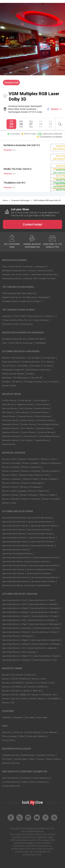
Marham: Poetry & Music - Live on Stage (21, 358)
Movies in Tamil (48, 459)
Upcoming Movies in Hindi (14, 600)
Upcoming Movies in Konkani (15, 644)
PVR (16, 316)
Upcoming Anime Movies (38, 573)
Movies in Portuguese (30, 487)
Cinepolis (48, 316)
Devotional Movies (39, 412)
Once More (35, 366)
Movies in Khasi (9, 475)
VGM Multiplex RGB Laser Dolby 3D (18, 293)
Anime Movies (22, 412)
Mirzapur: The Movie (11, 382)
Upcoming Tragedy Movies (38, 585)
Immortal (53, 382)
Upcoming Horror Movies (38, 530)
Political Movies (42, 416)
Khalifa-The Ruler (48, 278)
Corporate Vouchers (45, 755)
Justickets (7, 316)
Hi (44, 362)
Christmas (26, 778)
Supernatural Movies (11, 436)
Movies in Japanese (11, 479)
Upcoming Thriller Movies (40, 518)
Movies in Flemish (10, 483)
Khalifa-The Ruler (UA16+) (17, 169)
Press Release (50, 732)
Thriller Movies (9, 400)
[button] (5, 96)
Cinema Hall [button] (11, 82)
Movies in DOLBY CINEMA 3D (15, 695)
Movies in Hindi (9, 459)
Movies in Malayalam (29, 459)
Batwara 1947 (31, 278)
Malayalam (8, 150)
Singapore (18, 717)
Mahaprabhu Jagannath (13, 370)
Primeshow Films (10, 324)
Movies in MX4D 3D (37, 687)
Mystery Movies (42, 408)
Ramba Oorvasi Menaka (13, 374)
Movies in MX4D (28, 699)
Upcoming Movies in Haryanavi (16, 660)
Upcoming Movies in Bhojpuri (41, 620)
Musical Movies (9, 408)
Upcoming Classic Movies (43, 581)
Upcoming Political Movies (14, 565)
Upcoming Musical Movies (46, 557)
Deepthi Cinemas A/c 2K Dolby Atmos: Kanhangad (25, 297)
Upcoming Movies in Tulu (14, 648)
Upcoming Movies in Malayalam (45, 608)
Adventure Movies (10, 432)
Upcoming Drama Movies (13, 518)
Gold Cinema (27, 324)
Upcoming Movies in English (15, 608)
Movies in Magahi (30, 463)
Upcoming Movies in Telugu (42, 600)
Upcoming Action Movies (13, 522)
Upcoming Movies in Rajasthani (45, 640)
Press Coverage (9, 736)
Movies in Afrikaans (30, 471)
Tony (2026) (22, 366)
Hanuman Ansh (45, 270)
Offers (32, 759)
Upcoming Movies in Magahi (15, 640)
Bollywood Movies (10, 428)
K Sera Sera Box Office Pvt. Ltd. (17, 320)
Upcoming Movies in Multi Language (19, 652)
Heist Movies (42, 404)
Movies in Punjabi (50, 499)
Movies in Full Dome (11, 691)
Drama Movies (9, 444)
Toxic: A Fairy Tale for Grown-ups (17, 266)
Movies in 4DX (38, 679)
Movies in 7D (32, 683)
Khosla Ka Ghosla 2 (31, 362)
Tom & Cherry (8, 366)
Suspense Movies (44, 428)
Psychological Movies (48, 424)
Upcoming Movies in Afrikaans (45, 644)
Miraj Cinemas (35, 316)
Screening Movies (10, 420)
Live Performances (11, 782)
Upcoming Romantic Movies (15, 526)
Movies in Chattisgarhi (31, 483)
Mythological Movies (49, 436)
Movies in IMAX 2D (25, 675)
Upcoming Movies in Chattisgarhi (44, 624)
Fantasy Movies (28, 424)
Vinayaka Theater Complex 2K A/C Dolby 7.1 (22, 301)
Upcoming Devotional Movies (15, 577)
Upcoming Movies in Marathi (44, 612)
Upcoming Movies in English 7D (16, 656)
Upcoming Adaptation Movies (40, 569)
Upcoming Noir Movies (12, 585)
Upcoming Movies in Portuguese (17, 636)
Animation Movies (45, 420)
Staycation (42, 782)
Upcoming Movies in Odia (14, 620)
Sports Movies (28, 420)
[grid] (32, 166)
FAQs (21, 736)
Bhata (49, 362)
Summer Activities (11, 763)
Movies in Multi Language (14, 491)
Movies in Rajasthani (31, 467)
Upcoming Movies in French (44, 632)
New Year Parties (10, 778)
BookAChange (27, 755)
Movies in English (50, 471)
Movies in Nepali (47, 495)
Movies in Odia (26, 475)
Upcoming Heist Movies (13, 573)
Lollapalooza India (10, 755)
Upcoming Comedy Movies (40, 522)
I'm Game (47, 366)
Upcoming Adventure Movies (44, 526)
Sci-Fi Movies (27, 428)
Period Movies (30, 436)
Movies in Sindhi (30, 479)
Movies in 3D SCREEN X (49, 699)
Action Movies (40, 400)
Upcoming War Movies (12, 561)
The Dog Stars (48, 358)
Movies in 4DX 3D (10, 699)
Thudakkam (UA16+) (14, 182)
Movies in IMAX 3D (32, 691)
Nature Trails (28, 782)
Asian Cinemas (41, 320)
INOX (23, 316)
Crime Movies (25, 400)
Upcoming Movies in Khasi (14, 624)
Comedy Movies (25, 416)
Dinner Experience (41, 778)
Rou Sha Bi (37, 378)
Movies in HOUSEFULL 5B (44, 695)
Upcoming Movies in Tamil (14, 604)
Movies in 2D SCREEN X (13, 683)
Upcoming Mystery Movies (14, 538)
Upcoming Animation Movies (15, 549)
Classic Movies (28, 432)
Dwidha (30, 374)
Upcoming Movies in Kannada (43, 604)
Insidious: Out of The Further (15, 274)
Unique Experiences (11, 786)
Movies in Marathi (10, 499)
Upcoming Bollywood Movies (15, 581)
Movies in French (10, 487)
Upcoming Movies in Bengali (15, 612)
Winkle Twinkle (9, 386)
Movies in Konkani (10, 471)
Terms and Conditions (36, 736)
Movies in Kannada (11, 463)
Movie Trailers (53, 759)
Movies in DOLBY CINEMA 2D (15, 679)
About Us (6, 732)
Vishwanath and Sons (12, 278)
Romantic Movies (10, 440)
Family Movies (9, 416)
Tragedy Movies (41, 440)
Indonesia (6, 717)
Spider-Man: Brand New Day (44, 274)
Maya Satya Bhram (11, 362)
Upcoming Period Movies (42, 545)
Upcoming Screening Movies (44, 577)
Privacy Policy (8, 740)
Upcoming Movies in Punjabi (44, 616)
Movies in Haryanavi (30, 499)
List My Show (20, 759)
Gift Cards (7, 759)
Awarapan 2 (40, 266)
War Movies (7, 412)
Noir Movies (26, 440)
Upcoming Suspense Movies (42, 538)
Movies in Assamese (50, 463)
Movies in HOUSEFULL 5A (14, 687)
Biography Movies (10, 424)
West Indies (41, 717)
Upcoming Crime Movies (13, 530)
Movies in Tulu (42, 475)
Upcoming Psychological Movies (17, 553)
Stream (40, 759)
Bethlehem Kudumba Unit (14, 270)
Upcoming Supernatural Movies (44, 565)
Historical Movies (46, 432)
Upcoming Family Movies (13, 534)
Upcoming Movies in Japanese (42, 648)
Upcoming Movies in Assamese (16, 628)
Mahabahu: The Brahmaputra (15, 378)
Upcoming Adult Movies (13, 569)
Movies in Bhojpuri (29, 495)
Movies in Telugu (10, 495)
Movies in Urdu (9, 503)
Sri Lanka (29, 717)
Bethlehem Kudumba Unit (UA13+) (22, 145)
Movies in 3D (8, 703)
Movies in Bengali (49, 479)
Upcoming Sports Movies (37, 561)
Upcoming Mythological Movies (16, 557)
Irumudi (31, 270)
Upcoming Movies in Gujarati (15, 616)
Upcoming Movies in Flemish (15, 632)
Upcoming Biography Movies (15, 541)
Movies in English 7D (38, 491)
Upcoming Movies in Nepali (46, 656)
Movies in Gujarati (10, 467)
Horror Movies (26, 408)
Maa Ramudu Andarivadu (37, 370)
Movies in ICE (47, 683)
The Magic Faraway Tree (35, 382)
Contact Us (18, 732)
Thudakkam (40, 343)
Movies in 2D (8, 675)
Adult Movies (8, 404)
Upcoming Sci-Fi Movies (42, 541)
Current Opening (33, 732)
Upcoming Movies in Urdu (45, 660)
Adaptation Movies (25, 404)
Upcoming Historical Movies (15, 545)
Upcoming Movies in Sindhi (46, 628)
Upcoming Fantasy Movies (40, 534)
